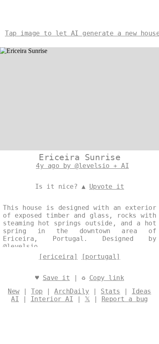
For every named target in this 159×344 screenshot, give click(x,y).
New (14, 291)
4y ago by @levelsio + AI (82, 166)
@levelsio (20, 246)
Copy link (106, 278)
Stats (110, 291)
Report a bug (125, 299)
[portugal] (101, 256)
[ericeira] (58, 256)
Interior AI (52, 299)
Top (37, 291)
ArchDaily (71, 291)
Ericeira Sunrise (79, 157)
